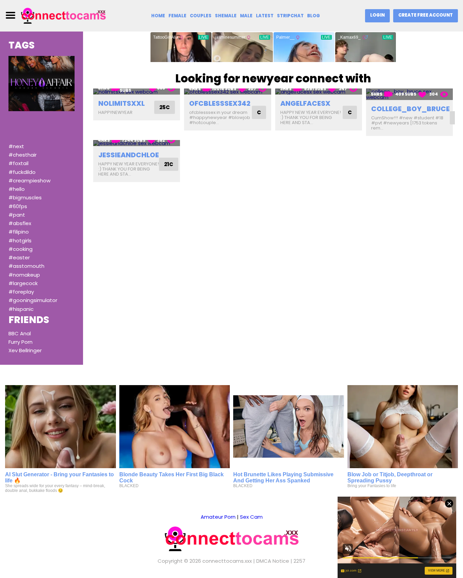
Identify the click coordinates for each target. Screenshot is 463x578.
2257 (299, 560)
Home (158, 16)
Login (377, 15)
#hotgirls (20, 240)
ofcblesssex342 (219, 103)
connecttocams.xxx (227, 560)
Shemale (226, 16)
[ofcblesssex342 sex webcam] (227, 91)
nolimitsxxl (121, 103)
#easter (19, 257)
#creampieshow (29, 180)
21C (168, 164)
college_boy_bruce (410, 109)
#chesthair (22, 154)
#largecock (23, 283)
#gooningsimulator (32, 300)
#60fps (17, 206)
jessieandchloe (128, 155)
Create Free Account (425, 15)
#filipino (18, 231)
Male (246, 16)
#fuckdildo (22, 172)
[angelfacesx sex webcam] (318, 91)
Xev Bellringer (25, 350)
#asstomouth (26, 266)
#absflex (19, 223)
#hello (16, 189)
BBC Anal (19, 333)
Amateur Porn (218, 516)
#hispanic (21, 309)
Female (177, 16)
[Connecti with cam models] (63, 15)
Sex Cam (251, 516)
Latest (265, 16)
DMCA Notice (272, 560)
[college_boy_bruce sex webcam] (409, 94)
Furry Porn (20, 341)
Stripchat (290, 16)
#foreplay (21, 291)
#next (16, 146)
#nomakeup (24, 274)
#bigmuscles (25, 197)
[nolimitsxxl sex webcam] (136, 91)
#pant (16, 214)
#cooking (20, 249)
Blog (313, 16)
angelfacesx (305, 103)
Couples (201, 16)
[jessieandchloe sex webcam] (136, 143)
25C (164, 107)
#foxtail (18, 163)
